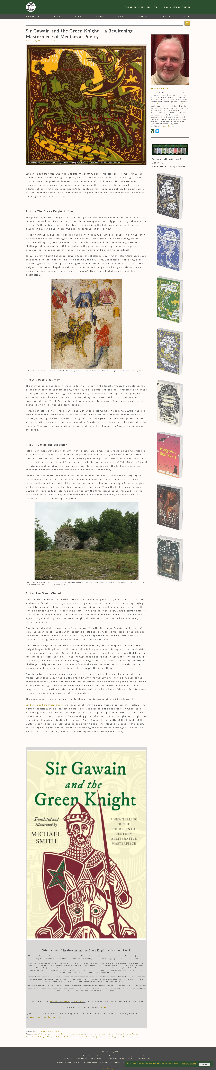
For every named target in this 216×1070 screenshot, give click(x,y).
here (104, 1007)
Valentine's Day (54, 1031)
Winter (166, 16)
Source (142, 371)
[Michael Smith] (170, 60)
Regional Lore (33, 16)
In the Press (145, 7)
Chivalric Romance (132, 1034)
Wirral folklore (124, 1037)
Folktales (100, 16)
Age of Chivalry (41, 1034)
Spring (186, 16)
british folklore (113, 1034)
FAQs (156, 7)
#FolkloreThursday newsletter (67, 1001)
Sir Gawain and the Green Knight (83, 1037)
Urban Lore (144, 16)
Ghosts (121, 16)
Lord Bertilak (59, 1037)
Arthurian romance (96, 1034)
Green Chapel (32, 1037)
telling (114, 956)
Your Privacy (108, 1069)
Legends (77, 16)
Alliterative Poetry (59, 1034)
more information (189, 1063)
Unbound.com (167, 126)
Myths (57, 16)
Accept (204, 1064)
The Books (130, 7)
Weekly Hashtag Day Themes (175, 7)
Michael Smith (53, 41)
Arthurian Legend (77, 1034)
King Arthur (45, 1037)
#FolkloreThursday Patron (45, 1017)
